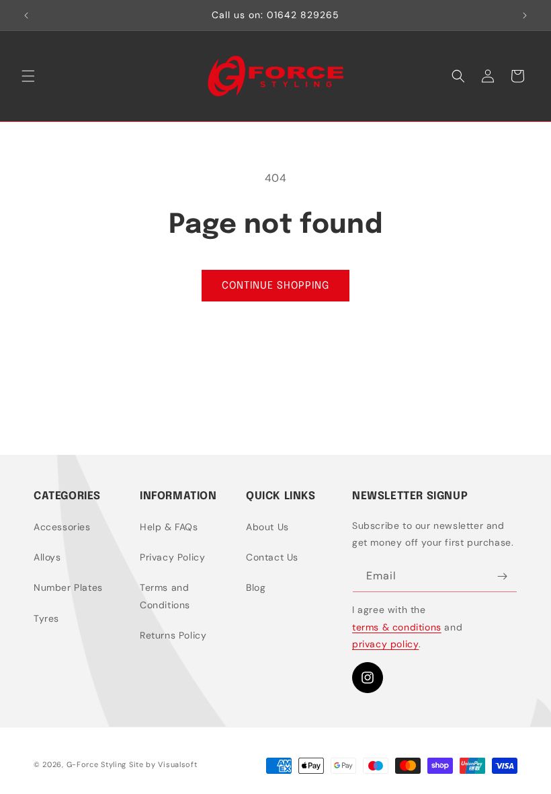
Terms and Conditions (165, 595)
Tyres (46, 618)
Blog (255, 587)
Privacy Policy (172, 557)
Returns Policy (173, 635)
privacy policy (385, 644)
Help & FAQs (169, 527)
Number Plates (68, 587)
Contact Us (272, 557)
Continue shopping (275, 286)
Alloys (47, 557)
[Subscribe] (502, 576)
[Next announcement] (525, 15)
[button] (28, 76)
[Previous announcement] (26, 15)
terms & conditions (396, 627)
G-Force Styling (97, 764)
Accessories (62, 527)
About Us (267, 527)
